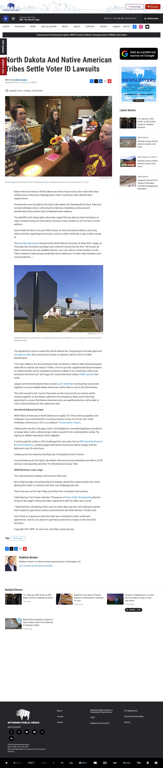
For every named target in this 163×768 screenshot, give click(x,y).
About (77, 27)
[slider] (17, 18)
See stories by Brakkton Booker (36, 565)
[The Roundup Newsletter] (139, 84)
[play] (6, 18)
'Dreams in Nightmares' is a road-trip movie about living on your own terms (139, 598)
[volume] (13, 18)
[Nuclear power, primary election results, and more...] (128, 142)
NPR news (18, 538)
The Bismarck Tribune (70, 422)
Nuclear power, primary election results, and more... (148, 144)
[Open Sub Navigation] (11, 27)
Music (65, 27)
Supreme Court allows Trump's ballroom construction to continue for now (88, 598)
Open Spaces (143, 137)
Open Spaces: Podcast (147, 157)
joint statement (66, 383)
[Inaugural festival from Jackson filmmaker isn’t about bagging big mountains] (128, 181)
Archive (127, 722)
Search (116, 27)
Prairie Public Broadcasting (78, 497)
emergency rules (22, 354)
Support (90, 27)
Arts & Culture (49, 27)
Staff (93, 717)
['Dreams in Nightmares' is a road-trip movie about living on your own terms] (115, 599)
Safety (126, 27)
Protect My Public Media (134, 717)
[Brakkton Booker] (11, 563)
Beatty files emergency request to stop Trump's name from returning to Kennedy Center (38, 622)
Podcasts (20, 27)
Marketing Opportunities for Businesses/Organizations (102, 711)
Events (103, 27)
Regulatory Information (100, 723)
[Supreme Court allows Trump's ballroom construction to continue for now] (64, 599)
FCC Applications (131, 711)
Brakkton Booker (20, 80)
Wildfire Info (3, 66)
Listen (6, 27)
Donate (154, 6)
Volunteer (136, 6)
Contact (60, 717)
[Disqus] (81, 667)
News (33, 27)
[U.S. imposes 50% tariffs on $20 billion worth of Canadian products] (128, 122)
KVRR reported (87, 374)
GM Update (3, 46)
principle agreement (28, 243)
